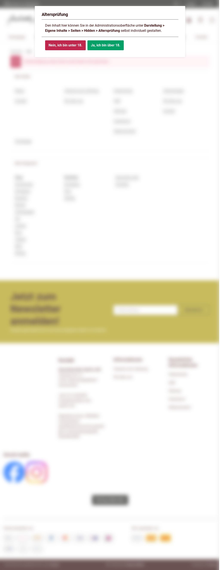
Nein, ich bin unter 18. (65, 45)
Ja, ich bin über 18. (105, 45)
